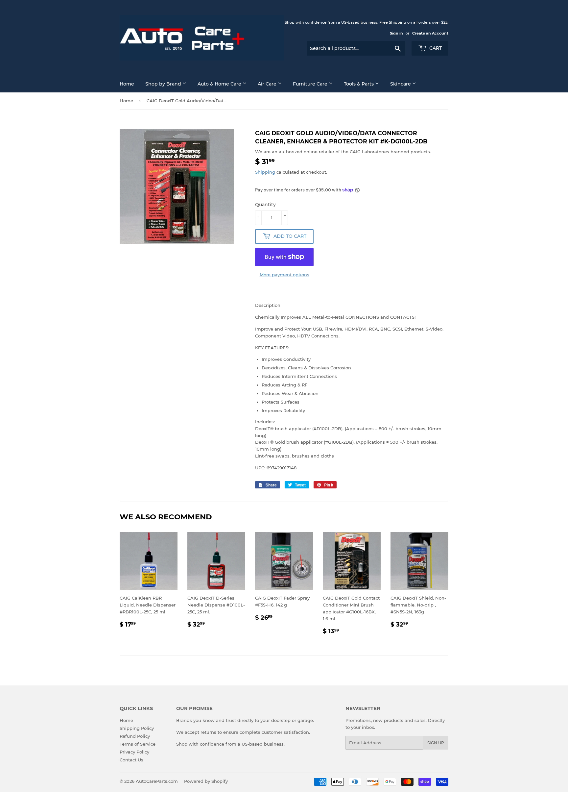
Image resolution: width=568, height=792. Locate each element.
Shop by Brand (163, 84)
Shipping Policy (137, 728)
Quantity (265, 205)
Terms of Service (137, 744)
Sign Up (435, 742)
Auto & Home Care (220, 84)
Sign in (396, 33)
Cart (435, 48)
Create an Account (430, 33)
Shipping (265, 172)
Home (127, 84)
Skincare (401, 84)
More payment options (284, 274)
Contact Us (131, 759)
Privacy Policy (134, 752)
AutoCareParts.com (157, 781)
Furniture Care (311, 84)
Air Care (268, 84)
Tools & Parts (359, 84)
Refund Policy (135, 736)
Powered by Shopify (206, 781)
